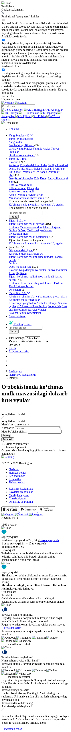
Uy (41, 253)
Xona (12, 273)
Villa (36, 178)
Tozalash (7, 439)
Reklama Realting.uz (21, 488)
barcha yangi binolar (20, 148)
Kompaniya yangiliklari (22, 303)
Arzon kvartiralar (18, 194)
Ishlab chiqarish (52, 227)
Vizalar (42, 309)
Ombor (13, 230)
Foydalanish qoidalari (21, 491)
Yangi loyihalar (41, 148)
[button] (9, 122)
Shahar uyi (61, 178)
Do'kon (22, 230)
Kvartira (13, 253)
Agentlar (46, 204)
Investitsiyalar (29, 309)
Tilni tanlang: (16, 337)
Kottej (43, 178)
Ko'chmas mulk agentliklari (24, 204)
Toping (13, 216)
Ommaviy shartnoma (21, 501)
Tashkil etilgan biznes (39, 230)
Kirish (12, 348)
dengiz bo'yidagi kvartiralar (24, 168)
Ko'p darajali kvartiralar (33, 165)
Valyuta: (13, 341)
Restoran (14, 227)
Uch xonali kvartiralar (46, 171)
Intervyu (52, 303)
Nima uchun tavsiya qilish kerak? (20, 660)
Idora (39, 227)
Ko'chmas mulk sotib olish (32, 306)
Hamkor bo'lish (17, 472)
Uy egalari (58, 204)
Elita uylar (33, 188)
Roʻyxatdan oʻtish (19, 351)
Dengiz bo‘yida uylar (21, 178)
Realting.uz (15, 371)
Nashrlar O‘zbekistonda (22, 374)
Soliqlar (52, 306)
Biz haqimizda (17, 475)
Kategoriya (7, 427)
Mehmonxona (28, 227)
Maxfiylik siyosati (19, 495)
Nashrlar (14, 469)
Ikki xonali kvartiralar (21, 171)
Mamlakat (7, 424)
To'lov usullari (17, 482)
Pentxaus (14, 165)
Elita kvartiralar (17, 188)
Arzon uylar (36, 194)
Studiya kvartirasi (58, 165)
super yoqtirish (49, 540)
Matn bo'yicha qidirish (14, 431)
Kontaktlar (15, 479)
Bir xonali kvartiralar (53, 168)
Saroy (51, 178)
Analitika (41, 303)
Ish (59, 306)
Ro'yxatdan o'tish (11, 627)
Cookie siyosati (17, 498)
